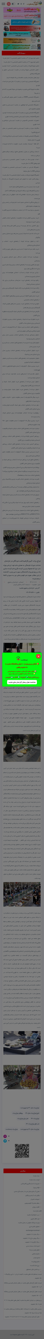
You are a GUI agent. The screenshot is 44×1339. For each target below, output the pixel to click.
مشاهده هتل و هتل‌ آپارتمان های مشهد (22, 682)
